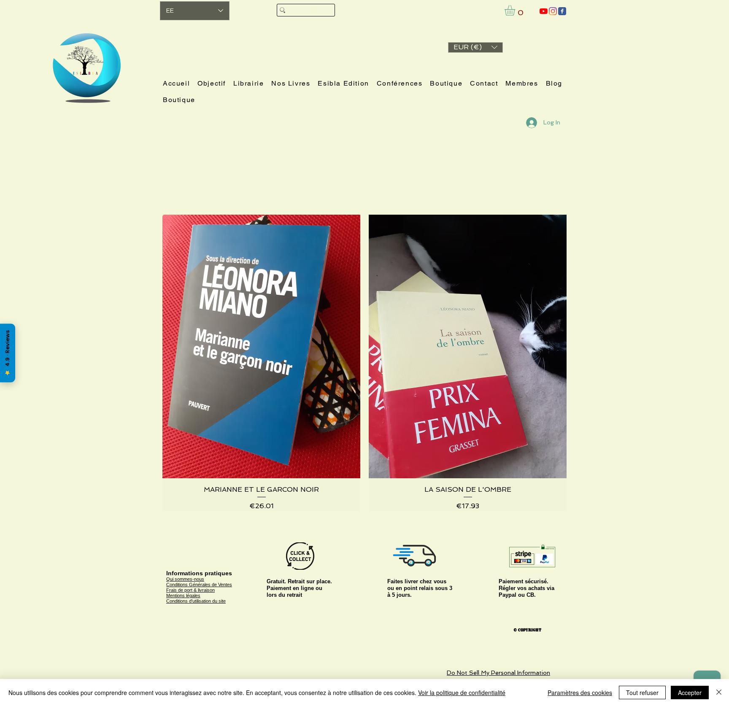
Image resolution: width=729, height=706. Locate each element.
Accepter (690, 692)
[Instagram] (553, 11)
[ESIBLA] (544, 11)
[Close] (719, 692)
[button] (475, 47)
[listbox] (475, 47)
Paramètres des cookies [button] (580, 692)
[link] (516, 10)
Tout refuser (642, 692)
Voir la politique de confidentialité (461, 692)
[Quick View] (261, 346)
